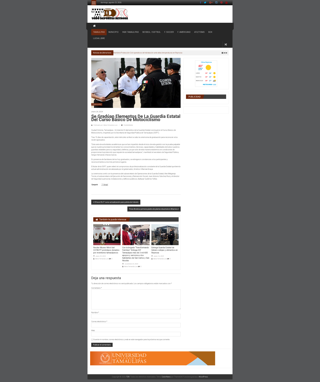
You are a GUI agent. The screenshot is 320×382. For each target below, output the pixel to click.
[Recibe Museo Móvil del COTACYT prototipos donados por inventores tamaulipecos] (106, 235)
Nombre (95, 313)
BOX (210, 32)
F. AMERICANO (184, 32)
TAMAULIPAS (99, 32)
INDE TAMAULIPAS (130, 32)
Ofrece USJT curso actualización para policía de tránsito (116, 202)
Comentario (96, 288)
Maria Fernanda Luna (102, 259)
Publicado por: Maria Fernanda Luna (105, 125)
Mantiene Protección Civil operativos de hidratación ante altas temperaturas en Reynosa (147, 53)
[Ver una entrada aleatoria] (226, 44)
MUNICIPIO (113, 32)
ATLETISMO (199, 32)
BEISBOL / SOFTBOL (151, 32)
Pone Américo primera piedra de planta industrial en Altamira (153, 209)
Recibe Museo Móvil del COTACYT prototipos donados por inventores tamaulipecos (106, 250)
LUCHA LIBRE (99, 38)
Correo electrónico (99, 321)
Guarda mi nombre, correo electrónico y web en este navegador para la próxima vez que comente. (131, 339)
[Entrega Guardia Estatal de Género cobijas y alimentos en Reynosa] (165, 235)
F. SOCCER (169, 32)
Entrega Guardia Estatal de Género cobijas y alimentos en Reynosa (164, 250)
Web (93, 331)
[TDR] (94, 26)
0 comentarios (128, 125)
